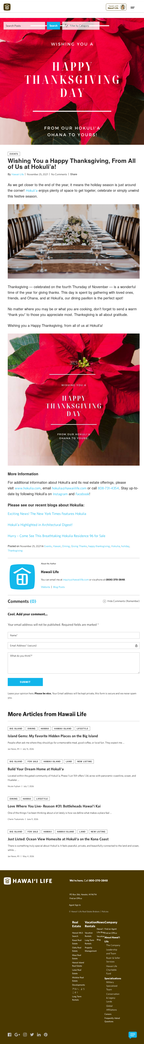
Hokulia (115, 546)
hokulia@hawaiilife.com (69, 488)
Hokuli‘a (32, 190)
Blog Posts (59, 586)
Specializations (112, 978)
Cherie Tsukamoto (16, 819)
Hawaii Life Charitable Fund (111, 970)
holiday (125, 546)
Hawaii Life (18, 174)
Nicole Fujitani (14, 786)
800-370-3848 (98, 880)
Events (14, 154)
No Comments (59, 174)
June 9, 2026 (32, 819)
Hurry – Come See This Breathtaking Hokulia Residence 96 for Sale (56, 536)
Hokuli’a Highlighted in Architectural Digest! (40, 525)
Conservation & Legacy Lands (112, 997)
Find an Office (76, 898)
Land (69, 761)
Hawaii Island (62, 728)
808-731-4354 (108, 488)
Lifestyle (82, 728)
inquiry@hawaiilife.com (76, 579)
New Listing (84, 761)
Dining (66, 546)
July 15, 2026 (28, 749)
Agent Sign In (75, 905)
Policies (105, 911)
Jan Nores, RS (13, 749)
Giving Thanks (79, 546)
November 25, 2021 (37, 174)
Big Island (16, 728)
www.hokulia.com (28, 488)
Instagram (60, 494)
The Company (113, 945)
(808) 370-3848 (115, 579)
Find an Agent (110, 929)
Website (45, 586)
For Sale (33, 761)
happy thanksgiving (99, 546)
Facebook (82, 494)
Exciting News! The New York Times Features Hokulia (47, 514)
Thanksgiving (15, 550)
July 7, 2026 (29, 786)
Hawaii (57, 546)
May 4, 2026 (28, 856)
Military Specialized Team (111, 986)
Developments (78, 984)
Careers (107, 1014)
